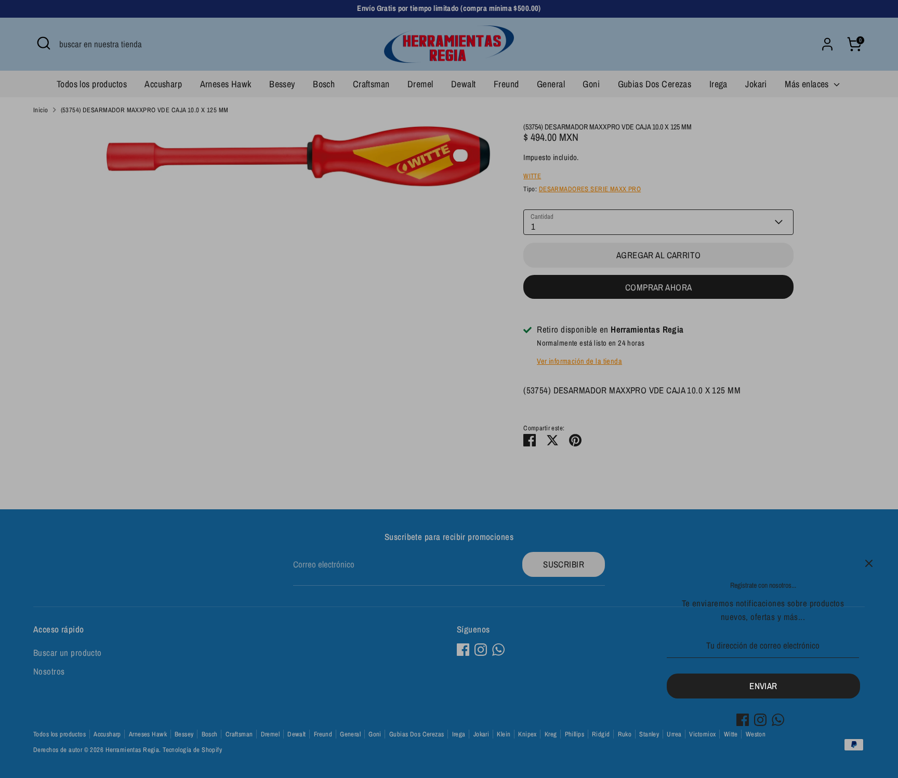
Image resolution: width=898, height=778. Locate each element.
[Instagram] (760, 720)
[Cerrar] (868, 563)
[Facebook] (742, 720)
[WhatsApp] (778, 720)
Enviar (763, 686)
